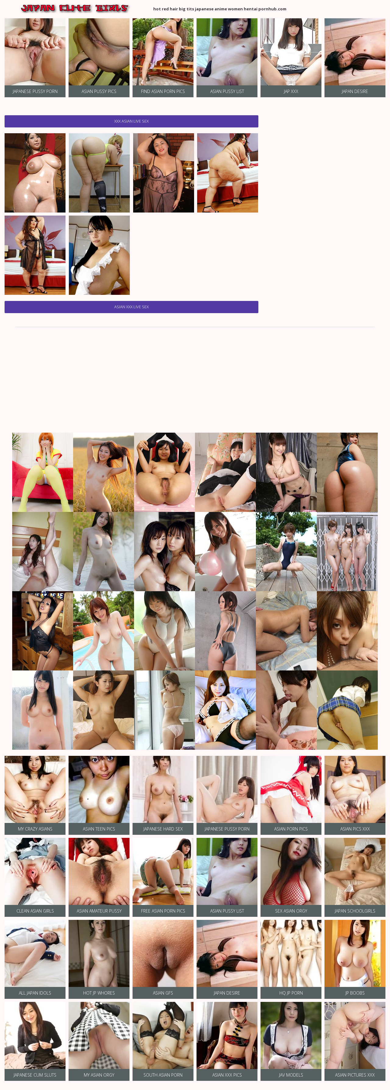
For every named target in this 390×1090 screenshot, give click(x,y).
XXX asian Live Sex (131, 121)
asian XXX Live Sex (131, 306)
